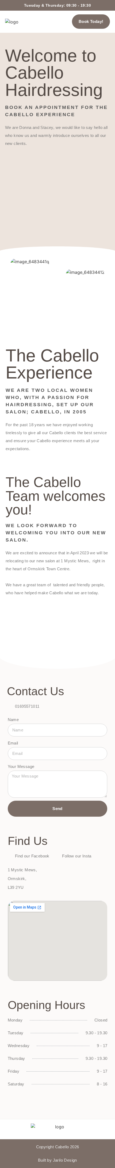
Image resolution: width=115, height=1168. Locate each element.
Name (13, 719)
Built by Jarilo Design (57, 1160)
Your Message (21, 766)
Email (13, 743)
